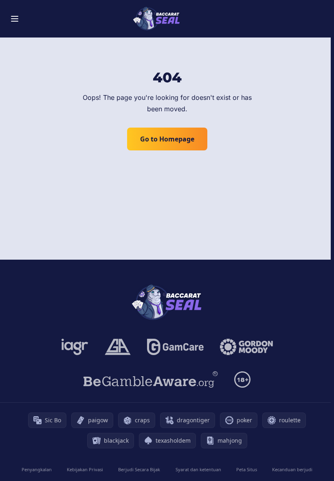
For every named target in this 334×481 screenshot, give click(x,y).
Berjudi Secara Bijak (139, 469)
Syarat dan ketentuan (198, 469)
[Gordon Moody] (246, 347)
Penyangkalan (37, 469)
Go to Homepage (167, 139)
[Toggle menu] (15, 19)
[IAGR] (75, 347)
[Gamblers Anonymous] (118, 347)
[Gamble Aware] (151, 379)
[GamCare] (175, 347)
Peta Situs (246, 469)
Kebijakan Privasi (85, 469)
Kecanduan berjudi (292, 469)
